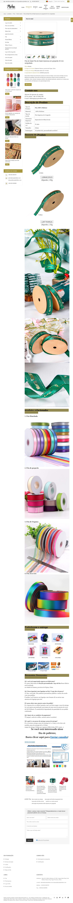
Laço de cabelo (8, 22)
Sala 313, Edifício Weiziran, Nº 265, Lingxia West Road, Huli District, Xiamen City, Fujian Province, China (55, 879)
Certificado (65, 7)
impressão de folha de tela (38, 801)
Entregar (7, 859)
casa (22, 7)
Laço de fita (7, 883)
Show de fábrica (45, 7)
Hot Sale (7, 42)
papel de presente (9, 34)
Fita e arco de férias (9, 25)
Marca (26, 66)
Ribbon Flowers (8, 45)
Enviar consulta (59, 737)
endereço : (38, 878)
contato (39, 874)
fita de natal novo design (37, 799)
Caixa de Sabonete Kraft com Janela (11, 137)
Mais (7, 93)
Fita (14, 13)
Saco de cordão (8, 63)
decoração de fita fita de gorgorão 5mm (54, 799)
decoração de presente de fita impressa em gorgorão (44, 803)
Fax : (37, 887)
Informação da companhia (44, 859)
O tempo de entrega (29, 70)
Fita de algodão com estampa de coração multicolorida (12, 114)
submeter (30, 840)
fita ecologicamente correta (11, 54)
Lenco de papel (8, 57)
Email (28, 84)
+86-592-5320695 (12, 183)
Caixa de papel (8, 60)
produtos (29, 7)
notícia (35, 7)
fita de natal (19, 13)
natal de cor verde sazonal (52, 801)
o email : (38, 882)
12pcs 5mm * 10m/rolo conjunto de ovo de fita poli (13, 90)
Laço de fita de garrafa (10, 51)
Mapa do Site (8, 869)
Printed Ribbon (8, 39)
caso (40, 7)
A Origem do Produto (30, 68)
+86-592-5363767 (35, 1)
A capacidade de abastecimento (32, 72)
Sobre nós (58, 7)
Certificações (8, 867)
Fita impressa (8, 881)
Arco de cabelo (8, 886)
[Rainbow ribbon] (47, 623)
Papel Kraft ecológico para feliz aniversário (12, 161)
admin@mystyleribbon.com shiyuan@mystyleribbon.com (17, 1)
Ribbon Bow (8, 31)
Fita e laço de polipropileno (11, 28)
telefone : (38, 885)
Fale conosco (52, 7)
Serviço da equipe (30, 742)
